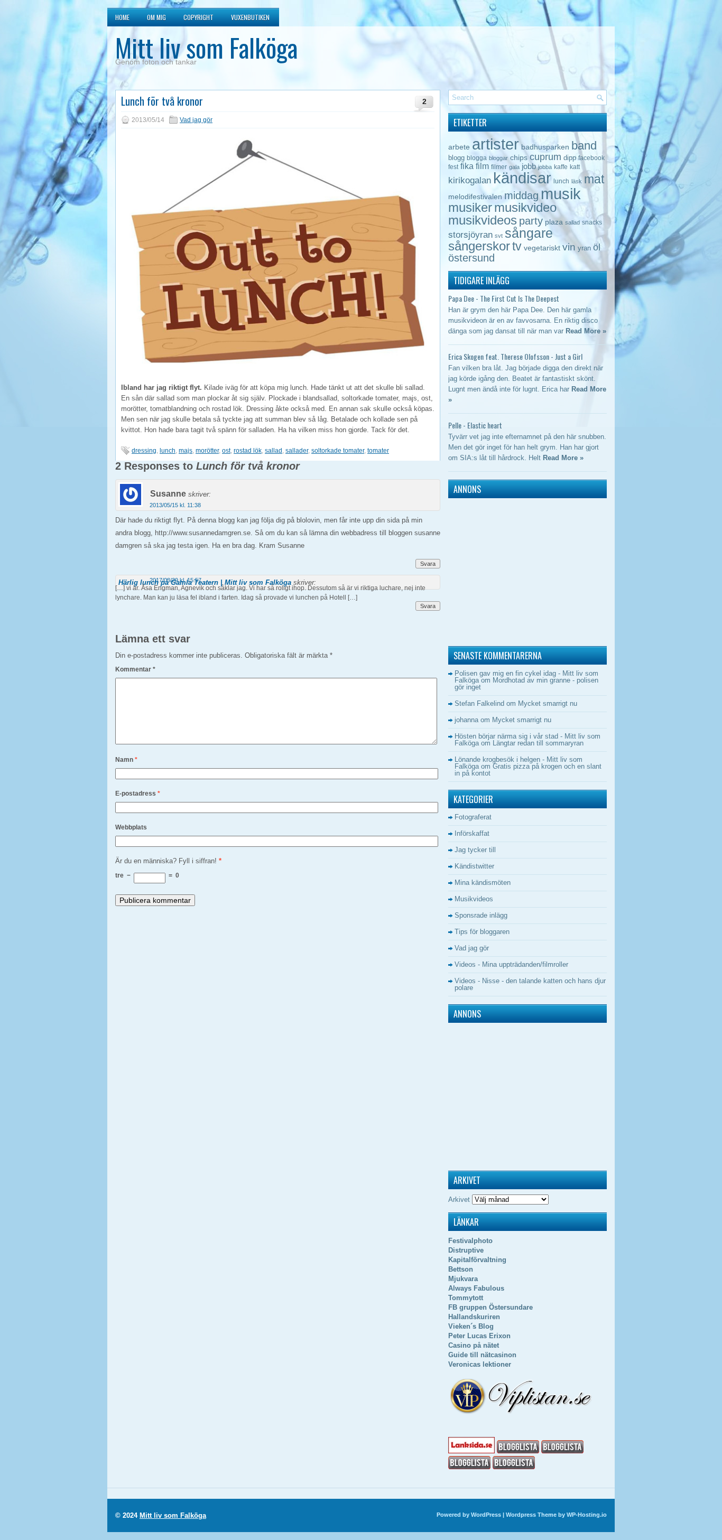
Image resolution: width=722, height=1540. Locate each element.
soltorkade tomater (337, 450)
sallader (296, 450)
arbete (459, 147)
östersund (471, 258)
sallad (273, 450)
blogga (477, 158)
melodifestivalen (475, 197)
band (584, 145)
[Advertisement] (514, 569)
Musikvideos (474, 899)
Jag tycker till (475, 850)
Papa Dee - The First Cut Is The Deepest (503, 298)
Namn (126, 759)
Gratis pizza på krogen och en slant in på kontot (528, 769)
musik (561, 193)
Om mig (156, 17)
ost (226, 450)
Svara (428, 564)
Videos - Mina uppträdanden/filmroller (511, 964)
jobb (529, 166)
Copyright (198, 17)
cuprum (545, 156)
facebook (591, 158)
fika (467, 166)
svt (499, 235)
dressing (144, 450)
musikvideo (525, 207)
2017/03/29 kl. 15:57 (175, 580)
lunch (167, 450)
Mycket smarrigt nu (547, 703)
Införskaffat (472, 833)
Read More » (586, 331)
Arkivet (459, 1199)
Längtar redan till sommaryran (538, 743)
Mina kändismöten (483, 882)
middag (521, 195)
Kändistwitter (474, 866)
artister (495, 144)
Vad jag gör (196, 120)
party (531, 220)
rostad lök (248, 450)
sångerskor (479, 246)
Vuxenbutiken (250, 17)
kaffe (561, 167)
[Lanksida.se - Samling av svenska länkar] (471, 1451)
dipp (569, 158)
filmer (499, 167)
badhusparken (545, 147)
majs (185, 450)
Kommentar (135, 669)
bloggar (498, 158)
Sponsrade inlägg (481, 915)
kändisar (522, 178)
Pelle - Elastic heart (475, 425)
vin (569, 247)
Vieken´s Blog (471, 1326)
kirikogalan (469, 180)
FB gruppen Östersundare (490, 1307)
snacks (592, 222)
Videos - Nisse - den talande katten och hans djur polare (530, 984)
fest (453, 167)
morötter (207, 450)
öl (596, 247)
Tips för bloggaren (482, 932)
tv (517, 246)
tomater (378, 450)
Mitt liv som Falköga (206, 47)
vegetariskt (542, 248)
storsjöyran (470, 235)
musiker (470, 207)
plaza (554, 222)
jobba (545, 167)
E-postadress (137, 793)
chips (518, 157)
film (482, 166)
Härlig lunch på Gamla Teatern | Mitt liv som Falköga (204, 582)
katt (575, 167)
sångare (529, 233)
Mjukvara (463, 1279)
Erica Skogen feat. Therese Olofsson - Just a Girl (515, 356)
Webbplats (131, 827)
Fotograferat (473, 817)
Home (122, 17)
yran (584, 248)
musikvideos (482, 220)
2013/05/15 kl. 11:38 (175, 505)
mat (594, 179)
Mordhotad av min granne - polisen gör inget (526, 683)
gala (514, 167)
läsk (576, 181)
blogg (456, 158)
